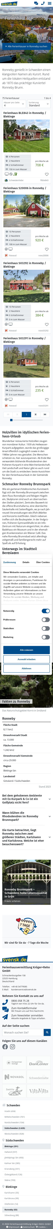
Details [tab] (26, 562)
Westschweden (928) (14, 1133)
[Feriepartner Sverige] (14, 1063)
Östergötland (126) (13, 1174)
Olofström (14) (11, 1204)
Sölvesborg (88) (12, 1215)
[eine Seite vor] (35, 414)
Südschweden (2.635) (15, 1128)
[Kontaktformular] (36, 3)
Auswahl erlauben (26, 659)
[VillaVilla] (39, 1091)
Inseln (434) (10, 1111)
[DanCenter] (39, 1063)
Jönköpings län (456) (14, 1157)
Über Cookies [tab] (43, 562)
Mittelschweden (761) (15, 1116)
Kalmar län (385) (12, 1163)
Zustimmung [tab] (9, 562)
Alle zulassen (26, 650)
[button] (49, 3)
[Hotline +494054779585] (42, 3)
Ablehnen (26, 668)
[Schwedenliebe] (39, 1077)
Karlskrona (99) (12, 1198)
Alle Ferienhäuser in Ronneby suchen (27, 46)
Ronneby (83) (11, 1209)
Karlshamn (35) (12, 1192)
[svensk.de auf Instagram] (12, 1047)
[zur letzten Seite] (45, 414)
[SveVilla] (14, 1091)
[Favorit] (46, 174)
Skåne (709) (10, 1180)
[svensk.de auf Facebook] (5, 1047)
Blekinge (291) (11, 1146)
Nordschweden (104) (14, 1122)
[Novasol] (14, 1077)
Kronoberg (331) (12, 1169)
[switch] (46, 619)
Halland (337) (11, 1152)
